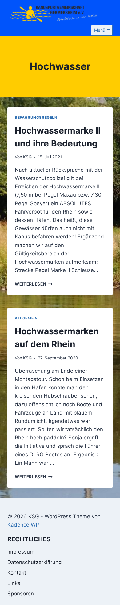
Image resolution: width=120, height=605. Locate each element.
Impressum (20, 552)
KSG (27, 156)
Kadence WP (23, 525)
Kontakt (16, 573)
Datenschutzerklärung (34, 562)
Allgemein (26, 318)
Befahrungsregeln (36, 117)
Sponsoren (20, 594)
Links (13, 583)
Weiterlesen (34, 284)
